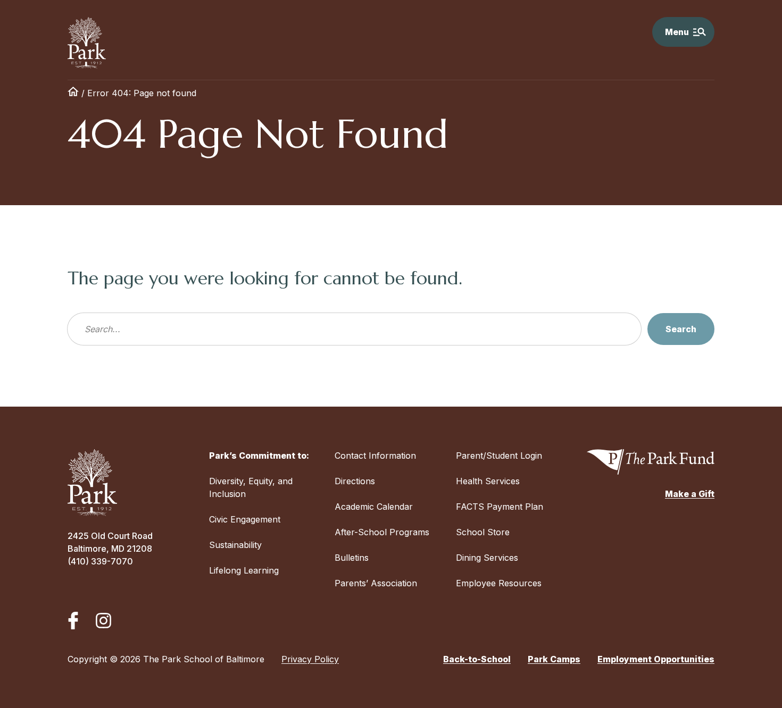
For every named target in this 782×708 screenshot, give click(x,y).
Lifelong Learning (244, 570)
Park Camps (554, 659)
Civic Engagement (244, 519)
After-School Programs (382, 532)
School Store (483, 532)
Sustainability (235, 545)
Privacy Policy (310, 659)
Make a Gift (689, 493)
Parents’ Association (376, 583)
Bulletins (352, 557)
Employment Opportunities (655, 659)
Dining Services (487, 557)
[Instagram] (103, 620)
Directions (355, 481)
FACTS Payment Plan (499, 506)
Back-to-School (477, 659)
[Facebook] (73, 620)
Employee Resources (499, 583)
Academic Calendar (374, 506)
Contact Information (375, 455)
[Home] (73, 93)
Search (680, 329)
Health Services (488, 481)
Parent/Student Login (499, 455)
